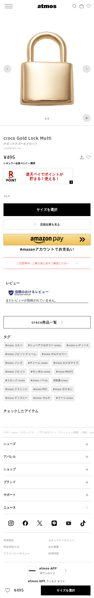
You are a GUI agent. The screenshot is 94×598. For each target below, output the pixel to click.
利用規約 (8, 540)
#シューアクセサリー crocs (44, 345)
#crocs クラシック (16, 389)
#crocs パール (39, 380)
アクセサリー (47, 432)
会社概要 (53, 546)
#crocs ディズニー (16, 397)
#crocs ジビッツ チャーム (20, 354)
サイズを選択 (47, 209)
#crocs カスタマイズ (65, 362)
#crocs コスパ (13, 345)
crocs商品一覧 (44, 322)
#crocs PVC (40, 389)
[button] (7, 69)
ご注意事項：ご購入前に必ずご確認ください (43, 263)
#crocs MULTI (64, 371)
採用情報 (53, 553)
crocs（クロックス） (23, 432)
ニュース (9, 507)
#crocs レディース (77, 345)
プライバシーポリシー (16, 553)
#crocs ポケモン (63, 389)
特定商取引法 (11, 546)
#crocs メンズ (13, 362)
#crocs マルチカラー (54, 354)
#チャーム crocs (38, 362)
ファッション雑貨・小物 (71, 432)
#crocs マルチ (41, 397)
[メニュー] (9, 6)
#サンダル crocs (40, 371)
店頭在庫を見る (49, 224)
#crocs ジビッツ (15, 371)
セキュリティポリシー (61, 540)
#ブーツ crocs (64, 397)
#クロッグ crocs (15, 380)
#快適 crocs (60, 380)
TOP (6, 432)
